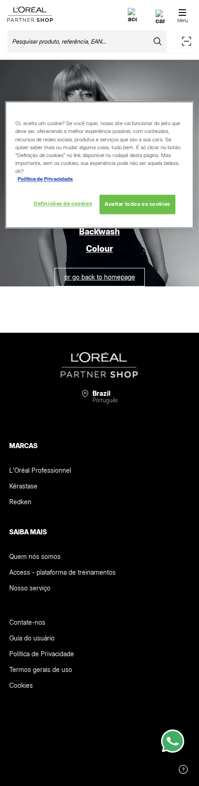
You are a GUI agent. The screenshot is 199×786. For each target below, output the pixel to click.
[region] (99, 164)
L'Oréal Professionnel (40, 470)
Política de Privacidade (41, 654)
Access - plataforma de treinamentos (62, 572)
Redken (20, 502)
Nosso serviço (29, 588)
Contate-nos (27, 622)
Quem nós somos (35, 556)
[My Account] (132, 19)
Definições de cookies (63, 203)
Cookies (21, 685)
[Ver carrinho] (160, 21)
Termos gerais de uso (40, 669)
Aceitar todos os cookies (137, 204)
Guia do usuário (32, 638)
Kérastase (23, 486)
